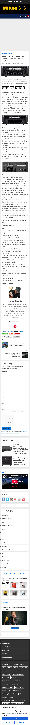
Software (4, 567)
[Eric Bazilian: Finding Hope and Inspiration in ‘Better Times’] (14, 618)
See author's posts (15, 322)
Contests (17, 671)
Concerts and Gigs (7, 671)
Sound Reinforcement (18, 446)
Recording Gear (6, 564)
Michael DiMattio (7, 63)
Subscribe (28, 16)
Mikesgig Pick (16, 681)
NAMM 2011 (9, 336)
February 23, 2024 (18, 464)
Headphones (14, 677)
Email (3, 398)
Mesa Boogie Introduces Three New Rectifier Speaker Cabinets (20, 460)
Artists (5, 603)
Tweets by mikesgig (7, 635)
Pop (9, 690)
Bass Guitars (23, 667)
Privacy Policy (5, 650)
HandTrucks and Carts (7, 543)
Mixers (3, 553)
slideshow (5, 697)
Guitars (3, 539)
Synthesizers (6, 703)
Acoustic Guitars (6, 664)
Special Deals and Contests (13, 574)
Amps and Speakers (7, 53)
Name (3, 392)
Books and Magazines (8, 525)
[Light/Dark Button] (21, 16)
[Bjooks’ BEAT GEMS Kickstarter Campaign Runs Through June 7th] (14, 589)
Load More (15, 628)
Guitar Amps (25, 457)
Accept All (15, 718)
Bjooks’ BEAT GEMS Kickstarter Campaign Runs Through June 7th (14, 579)
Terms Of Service (6, 647)
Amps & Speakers (6, 518)
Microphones (5, 557)
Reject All (21, 722)
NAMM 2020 (5, 684)
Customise (7, 722)
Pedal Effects (5, 560)
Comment (5, 371)
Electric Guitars (6, 674)
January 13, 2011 (18, 63)
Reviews (15, 694)
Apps (3, 522)
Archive (10, 667)
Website (4, 404)
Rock (21, 694)
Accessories (5, 515)
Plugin (4, 690)
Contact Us (4, 653)
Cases (3, 529)
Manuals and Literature (8, 550)
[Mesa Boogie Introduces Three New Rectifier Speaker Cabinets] (7, 460)
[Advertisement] (15, 34)
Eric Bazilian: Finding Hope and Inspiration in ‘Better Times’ (13, 608)
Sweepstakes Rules (7, 657)
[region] (15, 715)
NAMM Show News (7, 687)
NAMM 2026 (15, 684)
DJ (2, 532)
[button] (2, 16)
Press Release (17, 690)
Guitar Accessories (18, 674)
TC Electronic (16, 336)
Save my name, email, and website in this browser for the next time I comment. (14, 411)
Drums (3, 536)
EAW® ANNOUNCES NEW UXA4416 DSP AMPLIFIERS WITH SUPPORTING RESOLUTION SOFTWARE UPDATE (20, 451)
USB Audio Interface (17, 703)
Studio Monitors (20, 700)
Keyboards (4, 546)
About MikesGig (6, 643)
